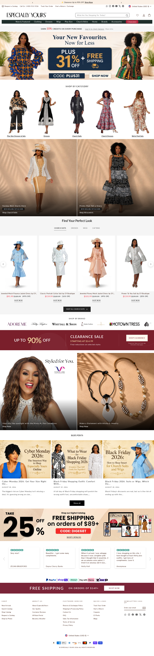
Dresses (48, 21)
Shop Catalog (6, 612)
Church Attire (82, 21)
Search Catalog (7, 609)
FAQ (64, 615)
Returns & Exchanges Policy (73, 605)
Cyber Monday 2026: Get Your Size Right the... (24, 482)
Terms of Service (69, 622)
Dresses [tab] (74, 228)
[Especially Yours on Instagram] (109, 6)
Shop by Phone (7, 619)
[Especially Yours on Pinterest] (123, 6)
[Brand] (19, 324)
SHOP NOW (114, 588)
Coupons (97, 612)
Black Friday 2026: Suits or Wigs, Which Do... (127, 482)
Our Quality (36, 609)
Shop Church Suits (9, 212)
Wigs (58, 21)
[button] (4, 558)
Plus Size (69, 21)
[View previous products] (3, 264)
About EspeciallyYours (40, 605)
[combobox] (102, 15)
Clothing (37, 21)
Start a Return (99, 609)
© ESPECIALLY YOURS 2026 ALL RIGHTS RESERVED (77, 647)
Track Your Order (100, 605)
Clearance (132, 22)
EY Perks (97, 615)
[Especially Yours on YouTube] (116, 6)
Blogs (96, 619)
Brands (104, 21)
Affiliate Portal (37, 615)
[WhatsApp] (106, 6)
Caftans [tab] (96, 228)
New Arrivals (6, 605)
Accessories (116, 21)
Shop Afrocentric (86, 212)
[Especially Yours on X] (119, 6)
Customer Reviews (39, 612)
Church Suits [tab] (60, 228)
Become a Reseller (39, 619)
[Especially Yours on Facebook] (113, 6)
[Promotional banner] (77, 56)
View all (77, 503)
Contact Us (67, 612)
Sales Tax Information (70, 619)
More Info (109, 29)
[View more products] (150, 264)
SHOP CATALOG (74, 537)
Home (95, 21)
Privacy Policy (68, 625)
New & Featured (23, 21)
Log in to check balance (94, 29)
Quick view (18, 289)
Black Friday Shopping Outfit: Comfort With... (74, 482)
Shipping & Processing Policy (73, 609)
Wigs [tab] (85, 228)
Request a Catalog (8, 615)
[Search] (127, 15)
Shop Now (6, 426)
